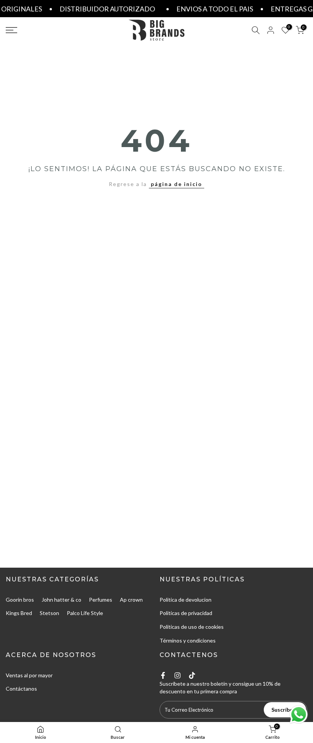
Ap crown (131, 599)
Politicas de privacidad (186, 613)
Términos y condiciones (188, 640)
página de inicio (176, 184)
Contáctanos (21, 688)
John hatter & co (61, 599)
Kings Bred (19, 613)
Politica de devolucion (185, 599)
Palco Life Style (85, 613)
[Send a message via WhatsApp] (298, 714)
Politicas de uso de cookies (192, 626)
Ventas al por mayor (29, 675)
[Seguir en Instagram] (177, 675)
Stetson (49, 613)
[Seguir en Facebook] (163, 675)
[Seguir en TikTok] (192, 675)
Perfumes (100, 599)
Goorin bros (20, 599)
